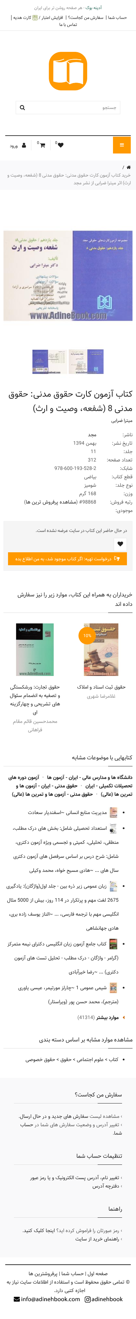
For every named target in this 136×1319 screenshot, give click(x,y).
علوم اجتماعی (90, 1059)
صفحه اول (98, 1274)
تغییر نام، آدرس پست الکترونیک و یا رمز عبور (74, 1178)
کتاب (114, 1059)
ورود (14, 146)
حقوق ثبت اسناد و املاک (101, 687)
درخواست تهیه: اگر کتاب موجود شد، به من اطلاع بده (63, 559)
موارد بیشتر (107, 1017)
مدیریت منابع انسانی (87, 812)
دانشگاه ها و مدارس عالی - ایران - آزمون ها (90, 777)
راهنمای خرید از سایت (97, 1239)
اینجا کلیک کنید (39, 1230)
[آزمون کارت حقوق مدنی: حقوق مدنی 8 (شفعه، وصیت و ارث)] (85, 361)
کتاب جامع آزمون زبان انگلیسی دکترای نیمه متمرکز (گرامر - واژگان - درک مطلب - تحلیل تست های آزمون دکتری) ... (63, 958)
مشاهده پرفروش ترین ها (51, 502)
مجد (92, 435)
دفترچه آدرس (105, 1186)
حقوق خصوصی (40, 1059)
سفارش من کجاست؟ (85, 17)
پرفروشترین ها (43, 1274)
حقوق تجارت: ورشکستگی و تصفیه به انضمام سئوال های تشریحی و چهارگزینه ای (35, 700)
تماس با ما (68, 24)
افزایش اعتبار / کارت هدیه (38, 17)
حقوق (65, 1059)
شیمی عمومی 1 (92, 988)
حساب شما (117, 17)
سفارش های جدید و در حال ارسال (54, 1116)
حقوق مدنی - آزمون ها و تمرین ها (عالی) (52, 794)
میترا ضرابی (122, 420)
